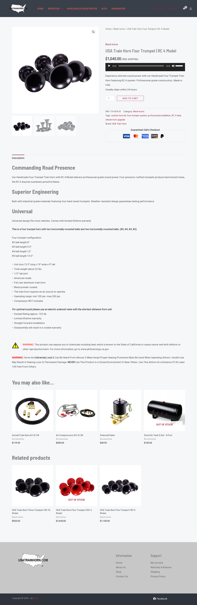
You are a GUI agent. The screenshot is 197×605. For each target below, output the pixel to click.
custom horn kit (118, 115)
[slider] (180, 65)
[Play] (109, 65)
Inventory (54, 8)
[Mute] (173, 65)
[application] (145, 68)
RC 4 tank (176, 115)
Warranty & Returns (161, 567)
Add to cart (130, 98)
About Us (172, 9)
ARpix (36, 598)
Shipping (155, 571)
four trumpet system (137, 115)
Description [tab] (18, 158)
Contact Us (158, 9)
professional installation (159, 115)
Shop (118, 571)
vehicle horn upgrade (115, 119)
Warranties (118, 8)
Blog (104, 8)
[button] (61, 8)
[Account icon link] (190, 8)
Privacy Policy (158, 576)
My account (157, 562)
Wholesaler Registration (82, 8)
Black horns (119, 29)
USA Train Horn (119, 123)
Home (40, 8)
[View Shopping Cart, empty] (184, 8)
